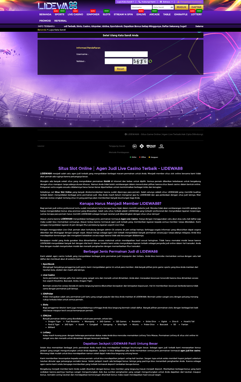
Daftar (196, 7)
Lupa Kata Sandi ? (125, 2)
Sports (59, 14)
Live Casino (75, 14)
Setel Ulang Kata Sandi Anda (120, 35)
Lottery (196, 14)
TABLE (167, 14)
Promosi (45, 20)
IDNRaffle (181, 14)
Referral (60, 20)
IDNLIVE (141, 14)
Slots (106, 14)
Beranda (45, 14)
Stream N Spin (123, 14)
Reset (120, 68)
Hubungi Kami (148, 2)
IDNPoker (93, 14)
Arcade (154, 14)
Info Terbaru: (46, 26)
